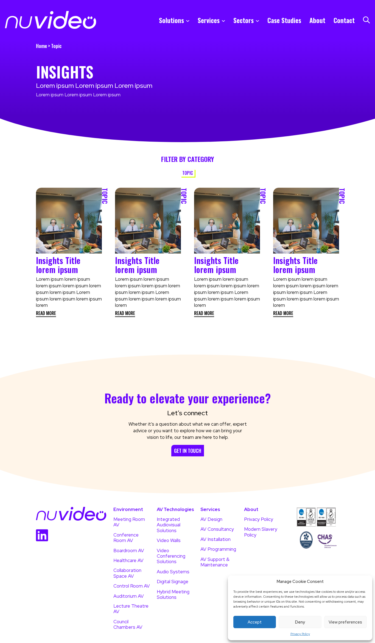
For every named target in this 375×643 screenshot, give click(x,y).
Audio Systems (173, 571)
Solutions (171, 20)
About (317, 20)
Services (209, 20)
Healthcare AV (128, 560)
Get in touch (187, 450)
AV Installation (215, 539)
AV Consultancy (217, 529)
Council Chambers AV (127, 624)
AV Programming (218, 549)
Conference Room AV (126, 537)
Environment (128, 509)
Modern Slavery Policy (260, 532)
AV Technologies (175, 509)
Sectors (243, 20)
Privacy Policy (300, 634)
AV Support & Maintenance (215, 562)
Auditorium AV (128, 596)
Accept (255, 622)
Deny (300, 622)
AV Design (211, 519)
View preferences (345, 622)
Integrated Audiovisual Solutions (168, 524)
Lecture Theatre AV (131, 608)
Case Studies (284, 20)
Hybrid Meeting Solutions (173, 594)
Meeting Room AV (129, 522)
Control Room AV (131, 586)
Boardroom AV (128, 550)
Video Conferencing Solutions (171, 556)
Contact (344, 20)
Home (41, 45)
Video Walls (169, 540)
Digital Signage (172, 581)
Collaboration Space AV (127, 573)
